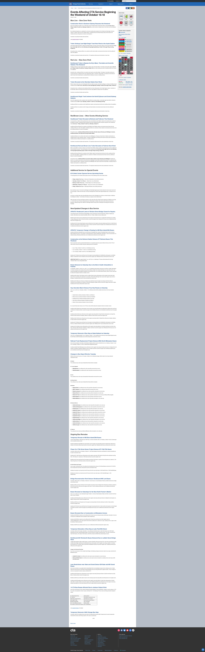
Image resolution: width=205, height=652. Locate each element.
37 (129, 62)
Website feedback (108, 650)
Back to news (73, 623)
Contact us (116, 650)
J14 (120, 61)
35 (123, 62)
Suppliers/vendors (101, 643)
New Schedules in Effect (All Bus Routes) (124, 35)
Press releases (87, 642)
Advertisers (100, 646)
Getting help (72, 635)
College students (101, 639)
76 (126, 68)
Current (124, 53)
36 (126, 62)
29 (120, 62)
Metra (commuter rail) (123, 637)
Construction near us (101, 645)
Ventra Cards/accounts (74, 639)
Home (72, 8)
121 (126, 71)
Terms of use (87, 650)
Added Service (129, 49)
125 (132, 71)
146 (123, 73)
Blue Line (121, 41)
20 (129, 61)
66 (126, 66)
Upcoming (128, 53)
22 (132, 61)
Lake (131, 81)
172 (132, 73)
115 (120, 71)
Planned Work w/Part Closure (129, 41)
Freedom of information (89, 639)
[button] (83, 634)
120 (123, 71)
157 (129, 73)
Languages (123, 650)
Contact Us (118, 1)
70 (132, 66)
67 (129, 66)
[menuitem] (91, 4)
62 (123, 66)
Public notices (87, 637)
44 (132, 62)
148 (126, 73)
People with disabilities (102, 637)
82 (132, 68)
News (75, 8)
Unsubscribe (100, 650)
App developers (101, 642)
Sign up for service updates (75, 638)
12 (132, 59)
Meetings (86, 638)
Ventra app (72, 643)
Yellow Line (121, 51)
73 (120, 68)
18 (126, 61)
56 (132, 64)
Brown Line (121, 43)
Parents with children (101, 641)
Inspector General (88, 641)
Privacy (93, 650)
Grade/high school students (103, 638)
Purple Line (121, 49)
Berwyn (129, 81)
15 (123, 61)
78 (129, 68)
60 (120, 66)
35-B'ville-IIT (128, 82)
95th (126, 81)
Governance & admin (74, 641)
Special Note (128, 44)
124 (129, 71)
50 (129, 64)
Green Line (121, 44)
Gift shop (72, 642)
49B (123, 64)
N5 (129, 57)
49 (120, 64)
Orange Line (121, 46)
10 (126, 59)
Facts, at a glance (73, 645)
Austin (131, 82)
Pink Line (121, 47)
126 (120, 73)
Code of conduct (88, 635)
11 (129, 59)
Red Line (121, 39)
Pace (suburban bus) (123, 638)
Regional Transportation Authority (125, 635)
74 (123, 68)
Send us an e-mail (73, 637)
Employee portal (88, 643)
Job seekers (100, 635)
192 (120, 75)
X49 (126, 64)
